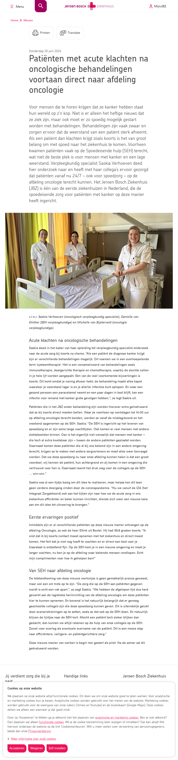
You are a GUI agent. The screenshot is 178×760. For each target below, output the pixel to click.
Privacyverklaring (39, 731)
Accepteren (17, 748)
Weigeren (36, 748)
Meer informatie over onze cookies (33, 738)
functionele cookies (51, 722)
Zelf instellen (57, 748)
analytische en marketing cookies (116, 717)
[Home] (89, 6)
